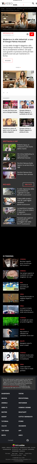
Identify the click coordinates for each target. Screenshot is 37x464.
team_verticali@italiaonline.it (11, 386)
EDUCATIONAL (24, 398)
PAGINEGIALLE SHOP (25, 447)
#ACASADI (8, 60)
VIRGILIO (8, 447)
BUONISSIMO (15, 451)
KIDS (21, 282)
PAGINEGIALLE (15, 447)
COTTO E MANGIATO (25, 417)
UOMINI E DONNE (25, 407)
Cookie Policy (28, 453)
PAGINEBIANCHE (7, 449)
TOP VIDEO (5, 430)
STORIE (21, 421)
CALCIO (4, 426)
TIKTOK (21, 393)
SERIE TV (4, 407)
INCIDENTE (22, 426)
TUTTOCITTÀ (15, 449)
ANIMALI (4, 403)
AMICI (21, 435)
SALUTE (22, 329)
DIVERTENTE (5, 393)
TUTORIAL (4, 421)
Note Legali (14, 453)
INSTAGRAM (23, 403)
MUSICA (4, 398)
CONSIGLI (23, 259)
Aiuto (24, 455)
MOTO (3, 435)
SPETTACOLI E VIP (10, 8)
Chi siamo (7, 453)
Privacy (21, 453)
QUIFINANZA (31, 449)
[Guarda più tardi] (28, 34)
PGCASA (33, 447)
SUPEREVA (22, 451)
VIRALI (22, 294)
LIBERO (4, 447)
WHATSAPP (22, 412)
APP (20, 430)
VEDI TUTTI (28, 184)
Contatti (10, 440)
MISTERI (4, 412)
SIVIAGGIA (24, 449)
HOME (2, 8)
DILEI (20, 449)
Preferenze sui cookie (16, 455)
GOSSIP (4, 417)
